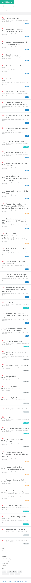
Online (5, 565)
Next (3, 550)
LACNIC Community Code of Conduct (12, 581)
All (2, 553)
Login (6, 10)
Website (9, 21)
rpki (12, 574)
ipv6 (4, 571)
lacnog (9, 571)
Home (19, 2)
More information (10, 20)
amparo (17, 574)
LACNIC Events (7, 2)
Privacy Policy (25, 581)
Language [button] (7, 6)
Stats (4, 21)
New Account (19, 6)
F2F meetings (6, 561)
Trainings (5, 563)
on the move (5, 574)
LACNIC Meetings (7, 559)
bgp (20, 571)
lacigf (15, 571)
